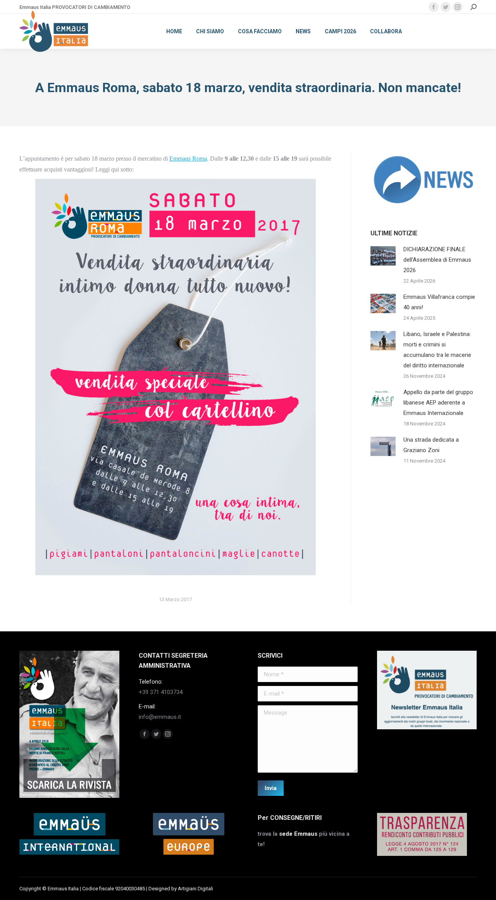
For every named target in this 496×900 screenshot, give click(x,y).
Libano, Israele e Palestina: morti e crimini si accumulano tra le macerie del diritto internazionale (437, 350)
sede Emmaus (298, 833)
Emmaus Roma (188, 158)
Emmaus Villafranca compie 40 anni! (439, 302)
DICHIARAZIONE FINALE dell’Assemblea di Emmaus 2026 (437, 260)
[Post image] (383, 256)
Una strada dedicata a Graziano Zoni (431, 445)
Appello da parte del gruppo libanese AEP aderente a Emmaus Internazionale (438, 403)
